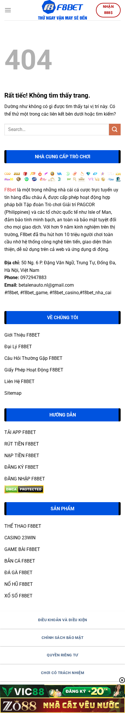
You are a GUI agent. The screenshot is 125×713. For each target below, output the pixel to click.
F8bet (10, 190)
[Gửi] (115, 129)
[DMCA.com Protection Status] (24, 489)
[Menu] (7, 10)
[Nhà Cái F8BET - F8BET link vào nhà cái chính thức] (62, 10)
